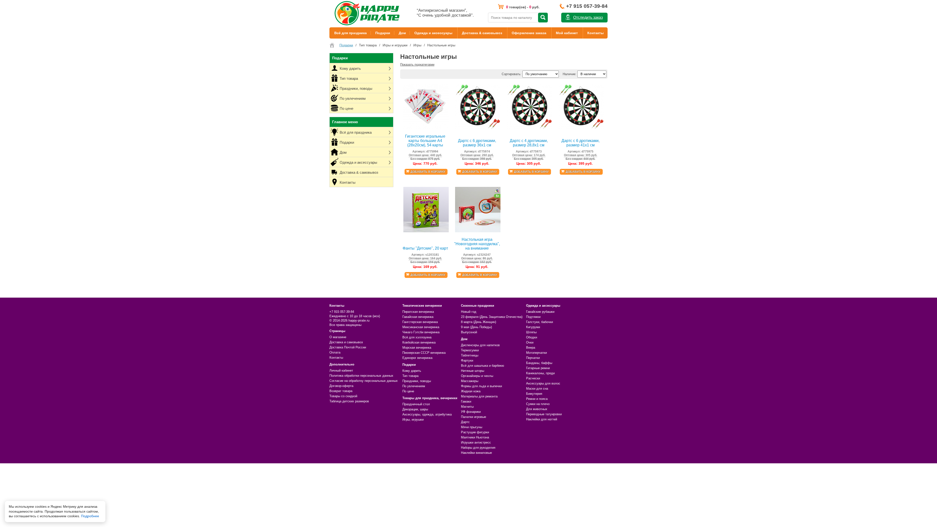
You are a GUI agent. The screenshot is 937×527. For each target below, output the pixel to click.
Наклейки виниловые (476, 453)
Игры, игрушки (413, 419)
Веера (530, 347)
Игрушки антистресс (476, 442)
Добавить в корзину (427, 171)
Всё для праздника (350, 33)
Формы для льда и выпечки (481, 386)
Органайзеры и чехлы (477, 376)
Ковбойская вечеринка (419, 342)
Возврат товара (340, 391)
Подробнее (90, 516)
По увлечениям (413, 386)
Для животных (536, 409)
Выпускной (469, 332)
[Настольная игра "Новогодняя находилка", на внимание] (477, 231)
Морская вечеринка (416, 347)
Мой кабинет (567, 33)
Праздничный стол (416, 404)
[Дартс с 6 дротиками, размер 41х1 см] (581, 128)
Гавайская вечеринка (417, 317)
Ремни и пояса (537, 399)
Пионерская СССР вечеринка (424, 353)
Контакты (595, 33)
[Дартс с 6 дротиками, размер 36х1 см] (477, 128)
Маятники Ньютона (475, 437)
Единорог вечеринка (417, 358)
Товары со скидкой (343, 396)
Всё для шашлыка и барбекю (482, 365)
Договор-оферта (341, 386)
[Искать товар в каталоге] (543, 17)
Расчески (533, 378)
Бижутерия (534, 393)
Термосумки (470, 350)
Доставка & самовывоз (482, 33)
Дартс (465, 422)
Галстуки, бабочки (539, 322)
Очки (529, 342)
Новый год (468, 312)
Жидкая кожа (470, 391)
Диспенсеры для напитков (480, 345)
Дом (402, 33)
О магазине (337, 337)
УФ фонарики (471, 412)
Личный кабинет (341, 370)
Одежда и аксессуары (433, 33)
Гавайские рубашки (540, 312)
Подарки (382, 33)
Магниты (467, 406)
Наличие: (569, 74)
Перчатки (533, 358)
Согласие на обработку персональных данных (363, 381)
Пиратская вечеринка (418, 312)
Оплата (334, 352)
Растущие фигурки (475, 432)
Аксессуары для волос (543, 383)
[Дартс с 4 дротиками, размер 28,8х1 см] (529, 128)
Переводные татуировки (544, 414)
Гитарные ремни (538, 368)
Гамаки (466, 401)
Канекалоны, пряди (540, 373)
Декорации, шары (415, 409)
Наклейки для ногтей (541, 419)
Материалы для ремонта (479, 396)
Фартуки (467, 360)
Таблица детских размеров (349, 401)
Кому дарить (411, 371)
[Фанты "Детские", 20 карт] (426, 231)
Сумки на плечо (538, 404)
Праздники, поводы (416, 381)
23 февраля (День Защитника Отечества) (491, 317)
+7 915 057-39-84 (587, 6)
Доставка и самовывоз (346, 342)
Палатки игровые (473, 417)
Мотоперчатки (536, 353)
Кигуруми (533, 327)
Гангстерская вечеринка (420, 322)
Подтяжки (533, 317)
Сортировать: (511, 74)
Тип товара (410, 376)
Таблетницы (469, 355)
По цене (408, 391)
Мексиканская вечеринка (420, 327)
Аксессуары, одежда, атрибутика (427, 414)
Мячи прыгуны (471, 427)
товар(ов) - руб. (523, 7)
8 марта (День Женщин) (478, 322)
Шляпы (531, 332)
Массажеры (469, 381)
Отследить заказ (588, 17)
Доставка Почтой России (347, 347)
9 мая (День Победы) (476, 327)
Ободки (531, 337)
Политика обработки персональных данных (361, 375)
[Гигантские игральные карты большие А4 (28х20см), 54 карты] (426, 128)
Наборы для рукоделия (478, 447)
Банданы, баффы (539, 363)
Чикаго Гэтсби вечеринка (420, 332)
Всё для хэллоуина (416, 337)
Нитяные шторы (472, 371)
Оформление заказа (529, 33)
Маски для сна (537, 388)
